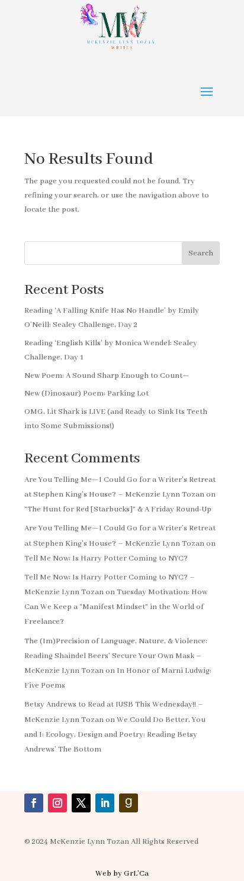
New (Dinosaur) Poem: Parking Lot (86, 393)
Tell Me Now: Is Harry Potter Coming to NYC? (106, 558)
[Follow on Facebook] (33, 802)
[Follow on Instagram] (57, 802)
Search (200, 253)
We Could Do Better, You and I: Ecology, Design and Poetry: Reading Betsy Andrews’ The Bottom (115, 734)
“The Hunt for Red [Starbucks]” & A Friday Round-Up (117, 509)
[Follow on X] (81, 802)
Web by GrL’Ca (122, 874)
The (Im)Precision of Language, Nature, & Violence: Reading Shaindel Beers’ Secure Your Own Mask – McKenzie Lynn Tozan (115, 656)
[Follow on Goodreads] (128, 802)
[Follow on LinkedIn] (104, 802)
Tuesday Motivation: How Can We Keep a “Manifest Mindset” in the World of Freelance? (115, 607)
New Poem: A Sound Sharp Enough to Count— (107, 376)
